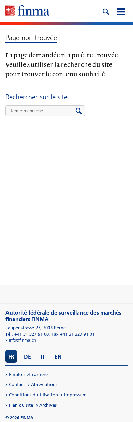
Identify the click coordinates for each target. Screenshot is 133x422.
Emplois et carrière (28, 374)
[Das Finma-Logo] (27, 11)
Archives (48, 405)
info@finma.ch (22, 340)
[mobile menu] (121, 11)
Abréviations (44, 384)
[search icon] (106, 11)
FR (11, 356)
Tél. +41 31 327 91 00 (27, 334)
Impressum (75, 394)
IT (43, 356)
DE (27, 356)
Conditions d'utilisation (33, 394)
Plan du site (21, 405)
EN (58, 356)
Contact (17, 384)
